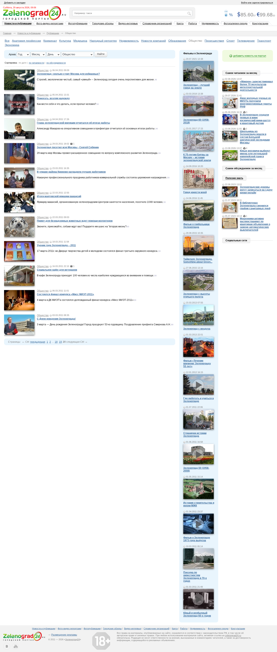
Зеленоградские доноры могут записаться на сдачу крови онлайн (256, 190)
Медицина (80, 40)
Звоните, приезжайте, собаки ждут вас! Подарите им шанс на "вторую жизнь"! (82, 226)
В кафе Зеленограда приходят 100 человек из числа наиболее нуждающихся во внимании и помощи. (95, 275)
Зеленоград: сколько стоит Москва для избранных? (68, 73)
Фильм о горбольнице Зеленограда (196, 226)
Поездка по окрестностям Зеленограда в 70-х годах (195, 576)
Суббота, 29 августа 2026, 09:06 (19, 7)
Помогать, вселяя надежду (53, 98)
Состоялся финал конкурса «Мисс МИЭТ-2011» (65, 294)
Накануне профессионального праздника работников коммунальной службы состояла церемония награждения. (102, 177)
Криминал (50, 40)
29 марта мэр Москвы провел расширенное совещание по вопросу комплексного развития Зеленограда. (97, 153)
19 (60, 341)
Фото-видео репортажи (49, 23)
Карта (180, 23)
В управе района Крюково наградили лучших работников (71, 171)
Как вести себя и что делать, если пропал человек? (66, 104)
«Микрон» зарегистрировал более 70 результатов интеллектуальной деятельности (256, 85)
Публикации (53, 33)
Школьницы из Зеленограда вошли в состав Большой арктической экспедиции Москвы (255, 137)
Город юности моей (195, 192)
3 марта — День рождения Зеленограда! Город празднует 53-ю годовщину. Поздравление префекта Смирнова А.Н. (104, 324)
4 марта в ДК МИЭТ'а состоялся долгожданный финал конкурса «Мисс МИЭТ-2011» (85, 300)
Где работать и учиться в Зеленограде (198, 400)
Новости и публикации (17, 23)
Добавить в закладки (14, 2)
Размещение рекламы (64, 634)
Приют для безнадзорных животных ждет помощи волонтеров (75, 220)
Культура (65, 40)
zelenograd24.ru (233, 635)
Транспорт (264, 40)
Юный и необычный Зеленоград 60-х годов (197, 614)
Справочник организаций (157, 23)
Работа (192, 23)
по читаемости (36, 63)
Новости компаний (153, 40)
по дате (22, 63)
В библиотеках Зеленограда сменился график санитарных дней (255, 205)
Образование (177, 40)
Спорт (231, 40)
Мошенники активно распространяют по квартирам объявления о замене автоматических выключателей (255, 224)
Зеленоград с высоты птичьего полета (196, 295)
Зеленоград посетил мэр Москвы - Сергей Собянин (68, 147)
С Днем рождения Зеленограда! (56, 318)
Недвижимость (210, 23)
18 (56, 341)
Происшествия (214, 40)
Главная (7, 33)
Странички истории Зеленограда (194, 434)
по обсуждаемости (56, 63)
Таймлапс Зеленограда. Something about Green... (197, 260)
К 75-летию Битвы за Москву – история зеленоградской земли (197, 157)
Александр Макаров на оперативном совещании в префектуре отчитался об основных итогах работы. (96, 128)
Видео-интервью (128, 23)
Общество (195, 40)
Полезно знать (234, 178)
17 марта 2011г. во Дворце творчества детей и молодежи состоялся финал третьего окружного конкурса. (97, 251)
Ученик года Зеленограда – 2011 (56, 245)
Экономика (12, 45)
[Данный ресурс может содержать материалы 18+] (101, 641)
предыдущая (37, 341)
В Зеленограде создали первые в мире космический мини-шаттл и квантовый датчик (255, 119)
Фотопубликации (77, 23)
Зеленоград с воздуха (196, 328)
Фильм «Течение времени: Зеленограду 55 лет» (197, 363)
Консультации (260, 23)
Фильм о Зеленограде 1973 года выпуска (196, 539)
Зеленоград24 (72, 639)
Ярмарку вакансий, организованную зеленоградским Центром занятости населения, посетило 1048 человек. (100, 202)
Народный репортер (103, 40)
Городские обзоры (103, 23)
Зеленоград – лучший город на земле (196, 86)
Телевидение (246, 40)
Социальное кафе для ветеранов (57, 269)
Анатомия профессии (26, 40)
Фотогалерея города (235, 23)
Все (7, 40)
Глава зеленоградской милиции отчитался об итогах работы (73, 122)
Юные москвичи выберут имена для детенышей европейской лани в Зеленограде (255, 155)
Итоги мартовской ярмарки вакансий (59, 196)
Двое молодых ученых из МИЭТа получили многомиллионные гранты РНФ (256, 102)
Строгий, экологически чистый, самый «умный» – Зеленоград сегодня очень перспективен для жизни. (95, 79)
